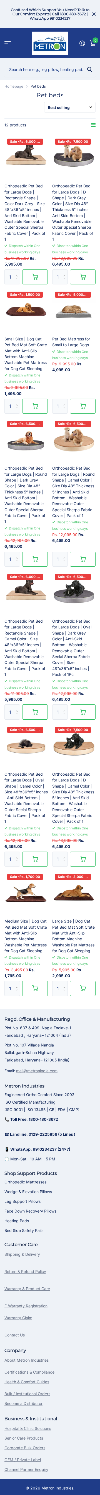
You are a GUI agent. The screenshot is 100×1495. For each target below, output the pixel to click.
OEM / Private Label (22, 1459)
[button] (18, 272)
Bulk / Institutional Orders (27, 1393)
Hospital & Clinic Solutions (27, 1428)
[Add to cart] (35, 276)
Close (94, 14)
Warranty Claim (18, 1317)
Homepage (13, 86)
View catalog (7, 43)
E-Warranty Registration (26, 1305)
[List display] (93, 125)
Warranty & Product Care (27, 1288)
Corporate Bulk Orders (24, 1447)
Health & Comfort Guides (26, 1381)
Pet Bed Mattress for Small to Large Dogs (71, 342)
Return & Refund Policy (25, 1271)
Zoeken (89, 69)
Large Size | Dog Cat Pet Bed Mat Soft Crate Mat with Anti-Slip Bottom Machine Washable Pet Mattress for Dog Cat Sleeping (73, 936)
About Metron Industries (26, 1360)
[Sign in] (82, 43)
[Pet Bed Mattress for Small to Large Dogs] (74, 310)
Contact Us (14, 1335)
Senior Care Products (23, 1438)
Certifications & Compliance (29, 1372)
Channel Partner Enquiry (26, 1469)
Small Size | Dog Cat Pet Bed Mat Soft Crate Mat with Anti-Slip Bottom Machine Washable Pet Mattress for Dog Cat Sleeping (25, 354)
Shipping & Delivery (22, 1254)
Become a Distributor (23, 1403)
